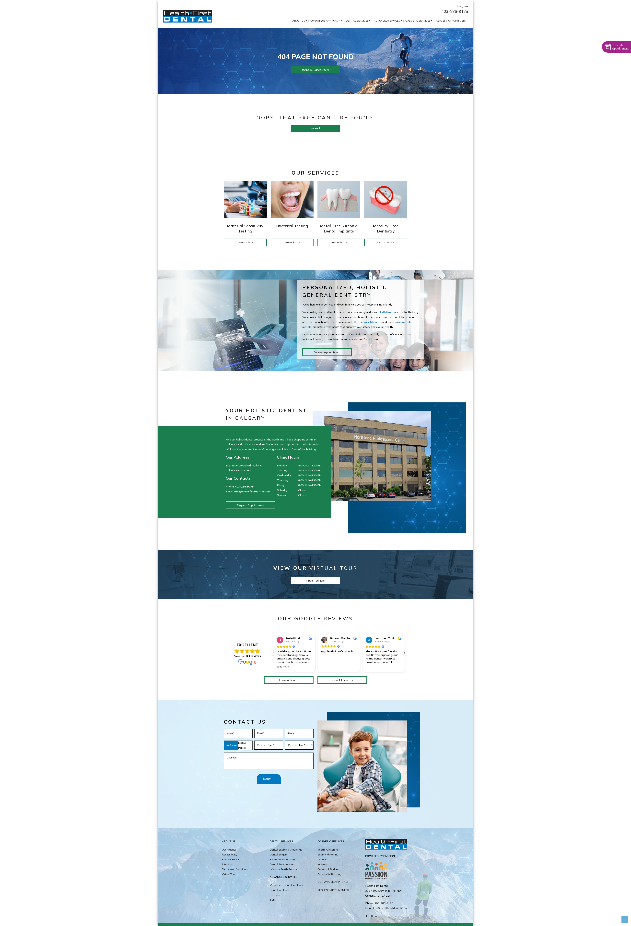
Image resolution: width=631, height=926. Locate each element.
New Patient (231, 745)
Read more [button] (372, 666)
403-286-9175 (454, 11)
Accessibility (229, 854)
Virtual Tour (228, 874)
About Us (298, 20)
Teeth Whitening (328, 849)
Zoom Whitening (327, 854)
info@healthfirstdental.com (252, 491)
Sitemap (227, 864)
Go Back (316, 128)
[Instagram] (371, 915)
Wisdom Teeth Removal (284, 869)
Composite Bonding (329, 874)
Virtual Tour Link (315, 580)
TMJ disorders (389, 312)
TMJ (272, 900)
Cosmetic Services (417, 20)
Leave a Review (289, 680)
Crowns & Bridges (328, 869)
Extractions (276, 895)
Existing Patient (242, 745)
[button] (404, 653)
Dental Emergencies (282, 864)
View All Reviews (342, 680)
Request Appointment (451, 20)
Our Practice (229, 849)
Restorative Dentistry (283, 859)
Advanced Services (387, 20)
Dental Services (357, 20)
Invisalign (323, 864)
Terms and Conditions (235, 869)
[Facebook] (366, 915)
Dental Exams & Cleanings (286, 849)
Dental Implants (279, 890)
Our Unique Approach (325, 20)
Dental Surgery (279, 854)
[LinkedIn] (375, 915)
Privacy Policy (230, 859)
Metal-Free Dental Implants (286, 885)
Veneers (322, 859)
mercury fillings (368, 322)
